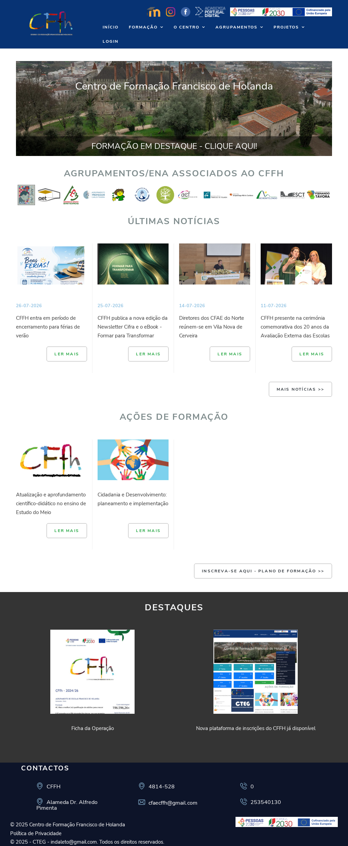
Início (111, 27)
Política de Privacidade (36, 833)
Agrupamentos (236, 27)
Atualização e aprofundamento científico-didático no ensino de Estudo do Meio (51, 503)
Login (111, 41)
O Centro (186, 27)
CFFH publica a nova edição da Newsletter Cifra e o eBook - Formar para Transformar (133, 327)
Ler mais (66, 354)
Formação (143, 27)
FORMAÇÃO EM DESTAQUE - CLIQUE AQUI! (174, 146)
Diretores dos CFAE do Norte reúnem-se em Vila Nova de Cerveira (211, 327)
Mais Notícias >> (300, 389)
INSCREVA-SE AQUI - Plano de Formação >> (263, 571)
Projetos (286, 27)
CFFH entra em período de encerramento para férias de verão (48, 327)
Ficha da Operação (92, 728)
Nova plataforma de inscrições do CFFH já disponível (255, 728)
